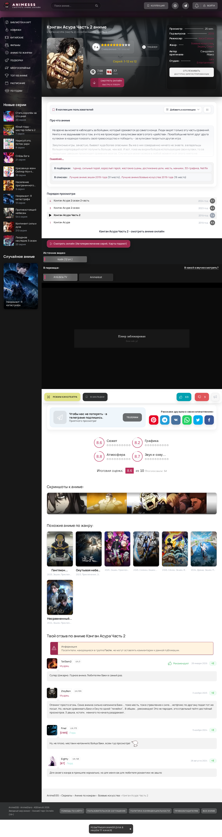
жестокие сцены (131, 168)
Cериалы (66, 795)
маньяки (178, 168)
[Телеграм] (164, 420)
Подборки (16, 60)
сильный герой (91, 168)
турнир (77, 168)
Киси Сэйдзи (206, 38)
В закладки (97, 396)
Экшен (201, 46)
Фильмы (15, 45)
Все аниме (209, 811)
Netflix (204, 168)
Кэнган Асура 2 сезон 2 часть (71, 200)
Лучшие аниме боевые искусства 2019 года (147, 177)
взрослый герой (110, 168)
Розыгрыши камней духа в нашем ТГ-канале (107, 829)
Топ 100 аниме (18, 75)
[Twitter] (198, 420)
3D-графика (192, 168)
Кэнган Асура (62, 222)
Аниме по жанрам (21, 52)
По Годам (16, 90)
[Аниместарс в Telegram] (185, 5)
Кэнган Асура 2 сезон (67, 207)
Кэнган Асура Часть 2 (67, 215)
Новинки (15, 29)
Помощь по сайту (72, 811)
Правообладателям (186, 811)
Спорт (210, 46)
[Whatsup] (187, 420)
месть (168, 168)
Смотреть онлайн (111, 82)
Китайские (16, 37)
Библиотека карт (20, 22)
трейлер (152, 47)
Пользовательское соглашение (106, 811)
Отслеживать (191, 72)
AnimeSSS (53, 795)
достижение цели (153, 168)
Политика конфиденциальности (150, 811)
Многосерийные (20, 68)
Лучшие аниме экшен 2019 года (88, 177)
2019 (211, 33)
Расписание (17, 83)
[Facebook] (209, 420)
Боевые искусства (202, 43)
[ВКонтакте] (176, 420)
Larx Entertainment (205, 61)
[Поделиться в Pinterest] (153, 420)
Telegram (132, 417)
